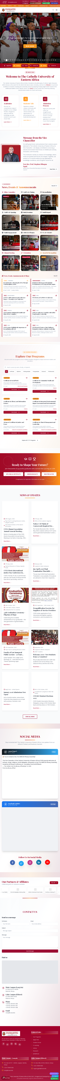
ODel (15, 5)
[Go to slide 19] (38, 60)
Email (39, 1)
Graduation (32, 1)
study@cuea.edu (13, 2)
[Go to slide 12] (25, 60)
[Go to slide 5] (12, 60)
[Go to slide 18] (36, 60)
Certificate (12, 372)
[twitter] (21, 862)
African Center (53, 1)
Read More (52, 169)
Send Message (30, 951)
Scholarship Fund (43, 5)
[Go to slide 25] (49, 60)
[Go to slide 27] (53, 60)
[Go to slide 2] (6, 60)
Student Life (21, 5)
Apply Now (36, 1040)
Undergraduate (26, 372)
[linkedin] (38, 862)
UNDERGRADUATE (32, 475)
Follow (53, 752)
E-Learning (36, 1046)
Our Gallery (25, 1)
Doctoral (44, 372)
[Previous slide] (4, 39)
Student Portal (37, 1043)
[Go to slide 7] (16, 60)
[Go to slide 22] (44, 60)
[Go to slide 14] (29, 60)
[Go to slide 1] (4, 60)
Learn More (7, 122)
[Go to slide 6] (14, 60)
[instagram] (30, 862)
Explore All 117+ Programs (29, 440)
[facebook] (12, 863)
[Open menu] (56, 10)
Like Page (53, 804)
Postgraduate (36, 372)
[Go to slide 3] (8, 61)
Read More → (7, 541)
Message (4, 935)
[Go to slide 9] (19, 60)
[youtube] (47, 863)
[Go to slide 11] (23, 60)
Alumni (27, 5)
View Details (14, 390)
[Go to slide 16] (32, 60)
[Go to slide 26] (51, 60)
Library (35, 1048)
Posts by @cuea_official (9, 768)
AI (48, 1)
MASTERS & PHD (49, 475)
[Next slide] (56, 39)
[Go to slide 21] (42, 60)
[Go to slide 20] (40, 60)
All (6, 372)
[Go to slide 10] (21, 60)
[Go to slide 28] (55, 60)
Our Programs (37, 1037)
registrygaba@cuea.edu (39, 1069)
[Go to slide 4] (10, 60)
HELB (44, 1)
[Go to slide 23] (46, 60)
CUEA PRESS (3, 5)
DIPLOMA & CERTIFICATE (13, 475)
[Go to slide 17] (34, 60)
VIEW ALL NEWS (30, 717)
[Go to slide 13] (27, 60)
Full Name (4, 921)
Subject (4, 928)
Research (35, 1051)
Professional (51, 372)
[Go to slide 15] (31, 60)
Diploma (19, 372)
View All (53, 186)
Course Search (34, 5)
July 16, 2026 (27, 766)
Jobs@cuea (36, 1054)
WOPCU (10, 5)
